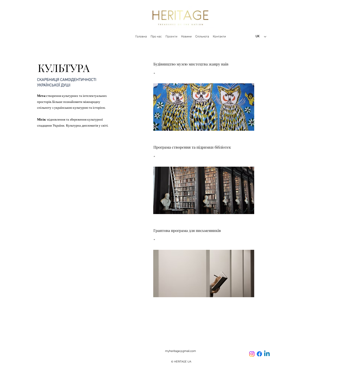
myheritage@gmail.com (180, 351)
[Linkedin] (266, 353)
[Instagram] (251, 353)
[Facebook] (259, 353)
